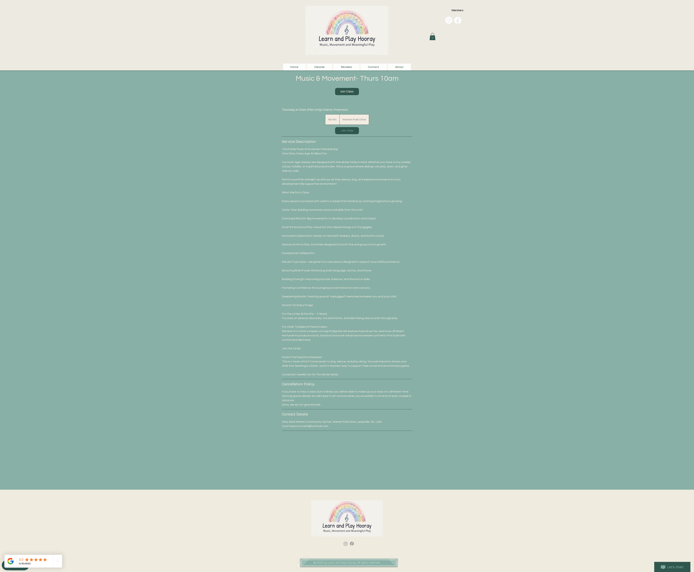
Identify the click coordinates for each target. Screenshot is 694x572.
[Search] (427, 11)
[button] (432, 36)
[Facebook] (457, 20)
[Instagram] (448, 20)
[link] (347, 91)
